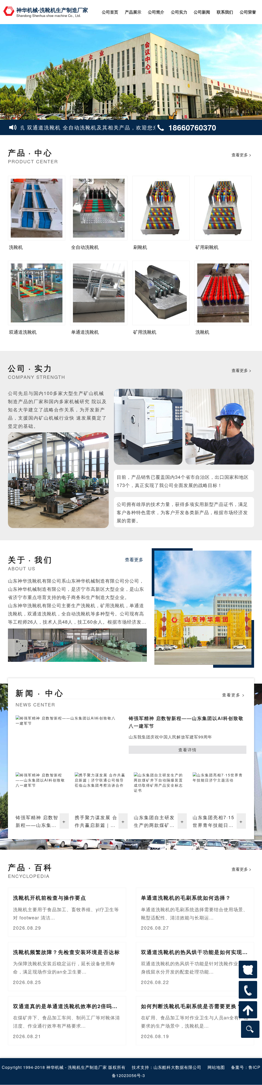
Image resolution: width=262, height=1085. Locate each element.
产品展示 (133, 12)
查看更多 (134, 559)
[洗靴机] (36, 208)
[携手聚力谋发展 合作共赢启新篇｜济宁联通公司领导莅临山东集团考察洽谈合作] (101, 791)
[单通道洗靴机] (98, 293)
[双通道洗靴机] (36, 293)
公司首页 (110, 12)
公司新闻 (202, 12)
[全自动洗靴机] (98, 208)
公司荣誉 (248, 12)
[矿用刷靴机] (223, 208)
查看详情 (187, 750)
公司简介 (156, 12)
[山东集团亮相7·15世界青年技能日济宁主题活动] (219, 791)
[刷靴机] (161, 208)
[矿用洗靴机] (161, 293)
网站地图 (216, 1067)
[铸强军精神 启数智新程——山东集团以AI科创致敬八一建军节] (42, 791)
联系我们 (225, 12)
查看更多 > (241, 155)
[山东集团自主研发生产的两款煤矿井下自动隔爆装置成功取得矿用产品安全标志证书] (160, 791)
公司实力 (179, 12)
